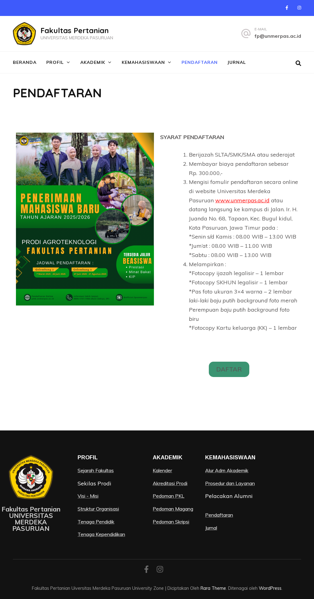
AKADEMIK (92, 62)
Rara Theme (213, 588)
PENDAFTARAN (200, 62)
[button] (229, 369)
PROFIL (55, 62)
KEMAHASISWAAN (143, 62)
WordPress (270, 588)
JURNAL (237, 62)
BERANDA (24, 62)
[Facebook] (286, 7)
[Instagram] (299, 7)
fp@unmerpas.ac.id (278, 36)
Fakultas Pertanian (74, 30)
